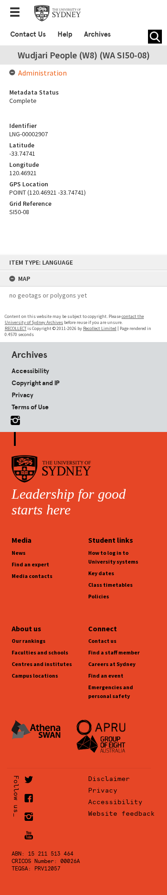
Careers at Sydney (111, 663)
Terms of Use (30, 407)
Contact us (102, 640)
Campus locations (35, 675)
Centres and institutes (42, 663)
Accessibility (30, 370)
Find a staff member (114, 652)
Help (65, 34)
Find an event (105, 675)
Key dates (101, 573)
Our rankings (28, 640)
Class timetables (110, 584)
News (19, 552)
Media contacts (32, 575)
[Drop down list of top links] (17, 13)
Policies (98, 596)
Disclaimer (109, 778)
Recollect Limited (99, 328)
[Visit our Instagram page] (13, 419)
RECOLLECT (15, 328)
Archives (97, 34)
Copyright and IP (35, 382)
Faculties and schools (40, 652)
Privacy (22, 395)
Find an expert (30, 564)
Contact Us (28, 34)
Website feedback (121, 813)
